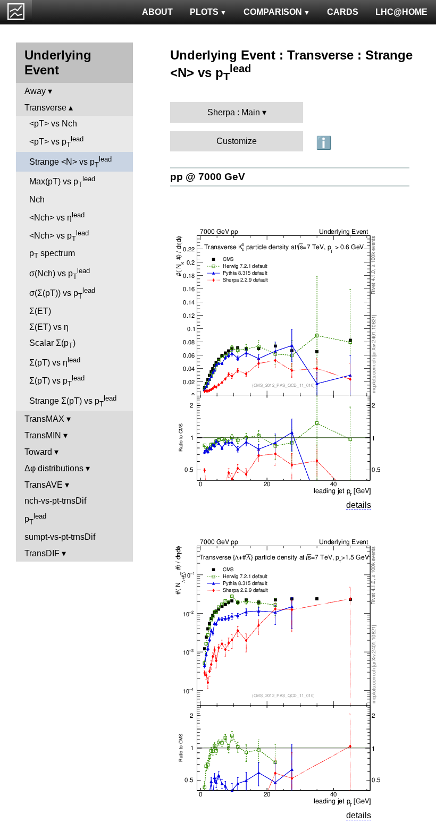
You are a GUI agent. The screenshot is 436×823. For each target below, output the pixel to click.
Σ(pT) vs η (54, 361)
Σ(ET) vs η (49, 327)
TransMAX (44, 418)
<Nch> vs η (57, 216)
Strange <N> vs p (70, 162)
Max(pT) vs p (62, 182)
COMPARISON (273, 11)
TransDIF (42, 553)
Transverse (45, 107)
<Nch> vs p (59, 236)
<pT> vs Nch (53, 123)
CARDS (342, 11)
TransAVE (43, 484)
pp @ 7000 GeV (207, 176)
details (358, 505)
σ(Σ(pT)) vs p (62, 293)
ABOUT (157, 11)
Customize (236, 141)
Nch (37, 199)
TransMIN (42, 435)
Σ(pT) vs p (57, 381)
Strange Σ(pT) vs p (72, 401)
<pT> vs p (56, 142)
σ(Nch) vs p (59, 274)
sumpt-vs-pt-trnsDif (59, 536)
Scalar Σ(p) (52, 344)
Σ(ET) (40, 311)
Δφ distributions (53, 468)
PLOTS (204, 11)
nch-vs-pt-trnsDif (55, 500)
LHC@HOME (401, 11)
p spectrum (52, 254)
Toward (38, 451)
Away (35, 91)
